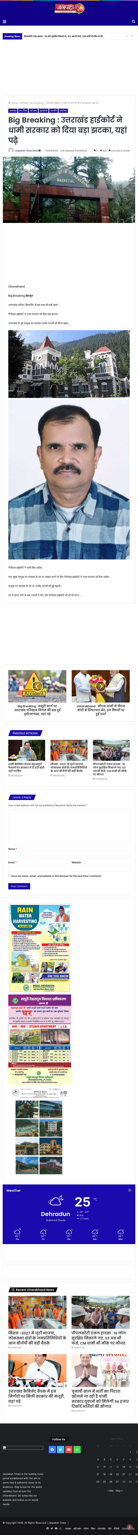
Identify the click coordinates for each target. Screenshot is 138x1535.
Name (12, 848)
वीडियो (116, 1528)
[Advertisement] (69, 65)
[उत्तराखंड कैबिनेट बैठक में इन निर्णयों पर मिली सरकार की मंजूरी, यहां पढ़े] (37, 1370)
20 (117, 1474)
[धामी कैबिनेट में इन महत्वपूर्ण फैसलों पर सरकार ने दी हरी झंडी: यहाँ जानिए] (26, 750)
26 (110, 1481)
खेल (109, 1528)
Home (14, 102)
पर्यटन (86, 1528)
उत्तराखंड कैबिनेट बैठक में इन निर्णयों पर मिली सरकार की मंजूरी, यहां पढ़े (36, 1396)
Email (12, 862)
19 (111, 1474)
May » (119, 1490)
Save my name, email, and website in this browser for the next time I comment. (56, 875)
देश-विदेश (23, 110)
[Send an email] (39, 150)
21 (124, 1474)
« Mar (110, 1490)
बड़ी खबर (33, 110)
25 (104, 1481)
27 (117, 1481)
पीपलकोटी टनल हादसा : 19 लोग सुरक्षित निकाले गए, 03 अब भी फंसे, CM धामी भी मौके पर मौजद (110, 769)
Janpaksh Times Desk (26, 150)
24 (97, 1481)
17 (98, 1474)
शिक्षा (93, 1528)
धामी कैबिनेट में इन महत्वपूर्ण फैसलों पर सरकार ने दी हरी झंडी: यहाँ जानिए (26, 767)
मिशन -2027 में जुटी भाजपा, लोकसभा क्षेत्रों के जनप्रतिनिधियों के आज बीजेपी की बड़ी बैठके (68, 767)
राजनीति (53, 110)
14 (124, 1466)
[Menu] (4, 21)
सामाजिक (63, 110)
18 (104, 1474)
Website (76, 862)
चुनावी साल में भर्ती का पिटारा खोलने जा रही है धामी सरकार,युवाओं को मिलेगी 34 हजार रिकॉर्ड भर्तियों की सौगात (100, 1399)
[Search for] (133, 21)
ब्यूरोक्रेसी (43, 110)
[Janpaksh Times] (69, 9)
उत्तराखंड (24, 102)
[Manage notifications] (129, 1527)
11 (104, 1466)
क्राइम (68, 1528)
